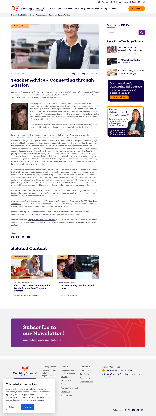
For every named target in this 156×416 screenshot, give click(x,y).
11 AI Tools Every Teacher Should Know (77, 287)
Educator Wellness (21, 257)
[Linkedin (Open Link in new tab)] (125, 410)
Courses (52, 9)
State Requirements (65, 9)
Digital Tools (73, 295)
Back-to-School (18, 295)
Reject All (14, 406)
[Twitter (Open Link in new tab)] (129, 410)
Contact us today (83, 222)
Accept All (29, 406)
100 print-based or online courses (42, 220)
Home (13, 15)
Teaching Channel (85, 73)
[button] (132, 2)
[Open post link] (32, 267)
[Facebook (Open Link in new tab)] (137, 410)
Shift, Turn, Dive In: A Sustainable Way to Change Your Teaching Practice (32, 288)
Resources (112, 9)
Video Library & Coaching (97, 9)
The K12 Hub (22, 15)
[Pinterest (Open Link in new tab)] (142, 410)
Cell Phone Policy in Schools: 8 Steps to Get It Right (131, 72)
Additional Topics (20, 26)
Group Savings (80, 9)
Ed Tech (62, 257)
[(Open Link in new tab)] (126, 90)
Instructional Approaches (31, 295)
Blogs (32, 15)
